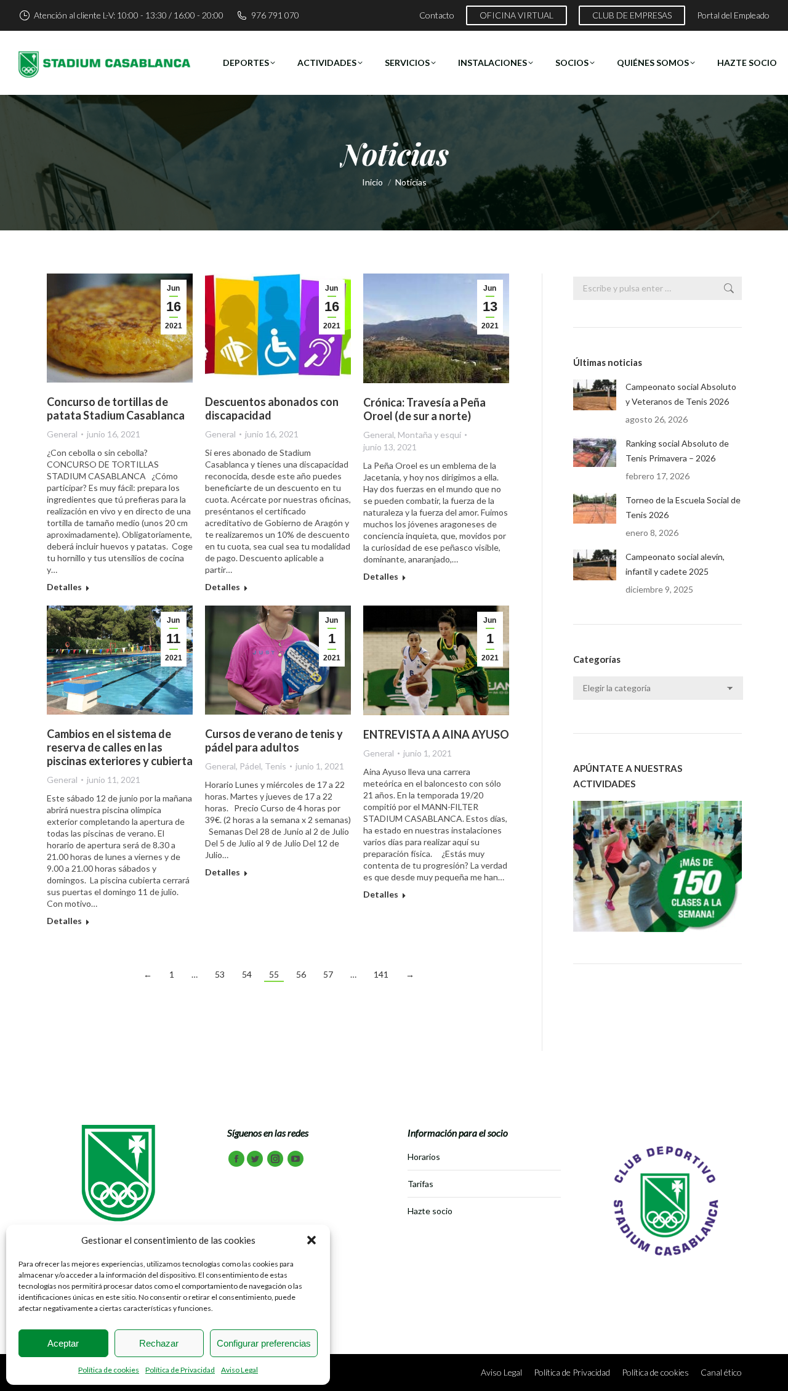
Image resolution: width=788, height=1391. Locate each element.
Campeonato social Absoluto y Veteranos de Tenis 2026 (680, 394)
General (62, 434)
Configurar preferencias (264, 1343)
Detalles (64, 587)
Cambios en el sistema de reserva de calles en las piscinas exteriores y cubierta (120, 747)
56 (301, 974)
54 (247, 974)
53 (220, 974)
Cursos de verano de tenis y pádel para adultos (274, 740)
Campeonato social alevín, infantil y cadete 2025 (675, 564)
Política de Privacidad (180, 1369)
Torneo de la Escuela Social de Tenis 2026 (683, 507)
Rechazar (159, 1343)
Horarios (424, 1156)
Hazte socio (430, 1211)
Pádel (250, 766)
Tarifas (420, 1183)
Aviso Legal (239, 1369)
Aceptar (63, 1343)
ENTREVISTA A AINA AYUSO (436, 734)
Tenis (275, 766)
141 (381, 974)
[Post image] (594, 394)
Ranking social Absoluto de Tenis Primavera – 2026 (677, 450)
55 (274, 974)
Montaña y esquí (429, 434)
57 (328, 974)
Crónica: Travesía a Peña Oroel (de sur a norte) (424, 409)
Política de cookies (108, 1369)
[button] (311, 1240)
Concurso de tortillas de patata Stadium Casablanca (116, 408)
